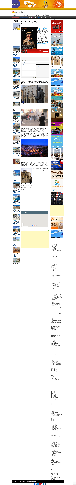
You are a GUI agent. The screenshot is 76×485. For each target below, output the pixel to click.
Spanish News (15, 15)
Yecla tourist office (29, 189)
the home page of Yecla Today (42, 43)
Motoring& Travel (28, 15)
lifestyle (32, 15)
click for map (24, 83)
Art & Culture (43, 15)
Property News (23, 15)
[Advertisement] (35, 239)
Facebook (35, 77)
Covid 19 (19, 15)
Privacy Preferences (33, 481)
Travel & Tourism (37, 15)
